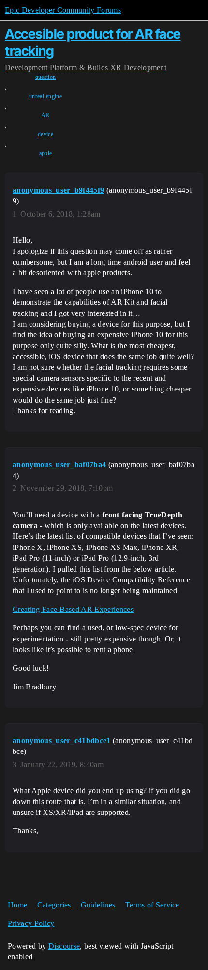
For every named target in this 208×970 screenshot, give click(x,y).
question (45, 77)
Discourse (64, 946)
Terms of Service (152, 905)
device (45, 134)
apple (45, 153)
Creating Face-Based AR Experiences (73, 609)
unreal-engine (45, 96)
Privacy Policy (31, 923)
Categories (54, 905)
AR (45, 115)
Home (17, 905)
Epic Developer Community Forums (63, 10)
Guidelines (98, 905)
